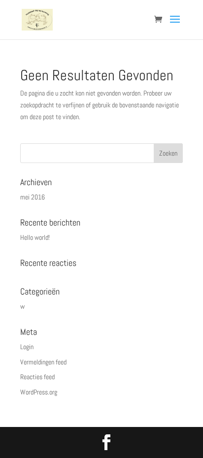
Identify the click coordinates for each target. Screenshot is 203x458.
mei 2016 (32, 197)
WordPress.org (38, 392)
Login (27, 346)
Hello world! (35, 237)
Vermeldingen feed (43, 362)
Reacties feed (37, 376)
